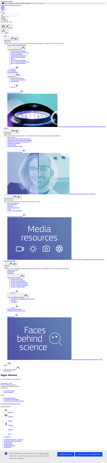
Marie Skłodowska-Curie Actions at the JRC (19, 141)
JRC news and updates (10, 369)
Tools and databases (12, 72)
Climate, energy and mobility (18, 51)
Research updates (12, 204)
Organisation (10, 271)
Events (9, 209)
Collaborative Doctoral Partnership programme (19, 140)
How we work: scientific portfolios (16, 45)
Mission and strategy (12, 270)
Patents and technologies (17, 78)
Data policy (14, 300)
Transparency (14, 302)
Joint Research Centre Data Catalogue (14, 401)
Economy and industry (17, 54)
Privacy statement (8, 392)
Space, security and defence (18, 63)
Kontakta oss (7, 436)
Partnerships (10, 273)
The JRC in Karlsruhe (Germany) (19, 284)
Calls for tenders (11, 144)
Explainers (10, 206)
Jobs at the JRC (11, 137)
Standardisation (15, 81)
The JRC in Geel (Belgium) (18, 281)
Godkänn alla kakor (66, 454)
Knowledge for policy (10, 398)
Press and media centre (13, 207)
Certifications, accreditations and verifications (23, 299)
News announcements (13, 203)
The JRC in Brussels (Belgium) (19, 282)
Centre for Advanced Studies (15, 146)
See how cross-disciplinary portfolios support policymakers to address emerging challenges (81, 126)
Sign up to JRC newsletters (14, 210)
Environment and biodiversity (18, 55)
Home (5, 365)
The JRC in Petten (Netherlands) (19, 285)
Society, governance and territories (20, 61)
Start (5, 35)
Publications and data (9, 261)
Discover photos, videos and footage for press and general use (87, 259)
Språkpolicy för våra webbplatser (12, 441)
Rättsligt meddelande (9, 445)
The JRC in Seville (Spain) (18, 287)
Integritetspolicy (8, 444)
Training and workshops (13, 143)
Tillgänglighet (7, 447)
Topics (6, 128)
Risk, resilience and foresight (18, 60)
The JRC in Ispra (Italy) (17, 279)
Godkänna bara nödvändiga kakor (89, 454)
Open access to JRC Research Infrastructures (19, 138)
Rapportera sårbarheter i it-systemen (13, 439)
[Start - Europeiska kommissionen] (11, 5)
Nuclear (13, 58)
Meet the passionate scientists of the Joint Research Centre (86, 359)
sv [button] (5, 9)
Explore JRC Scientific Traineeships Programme (82, 194)
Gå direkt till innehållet (7, 1)
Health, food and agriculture (18, 57)
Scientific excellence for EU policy (16, 310)
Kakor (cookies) (8, 442)
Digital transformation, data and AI (20, 52)
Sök (2, 15)
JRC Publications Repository (11, 399)
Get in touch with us (9, 390)
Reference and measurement (18, 79)
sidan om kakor (44, 453)
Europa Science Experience (14, 309)
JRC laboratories (11, 70)
